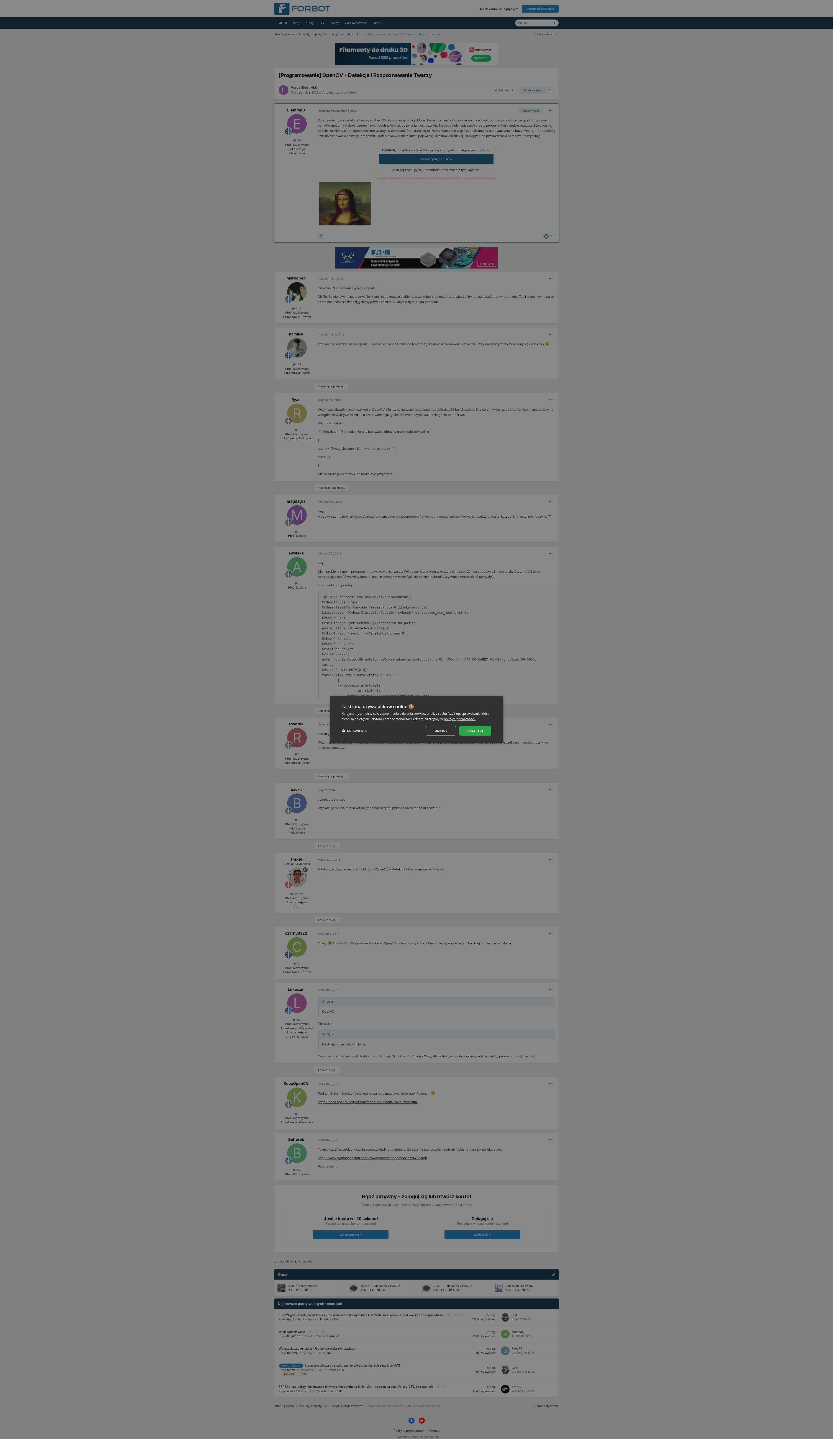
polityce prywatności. (460, 719)
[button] (354, 730)
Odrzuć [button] (441, 731)
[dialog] (416, 719)
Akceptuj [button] (475, 731)
